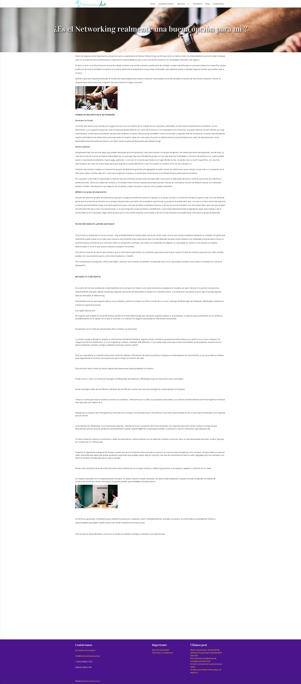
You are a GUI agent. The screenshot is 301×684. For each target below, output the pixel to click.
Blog (208, 3)
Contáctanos (218, 3)
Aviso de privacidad (160, 650)
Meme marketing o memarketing (204, 650)
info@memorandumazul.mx (87, 656)
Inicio (152, 3)
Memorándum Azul (91, 681)
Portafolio (197, 3)
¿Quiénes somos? (166, 3)
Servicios (183, 3)
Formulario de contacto (85, 650)
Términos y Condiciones (162, 652)
